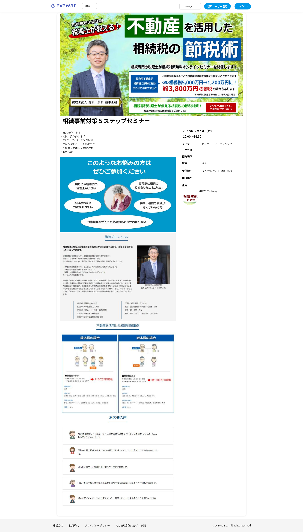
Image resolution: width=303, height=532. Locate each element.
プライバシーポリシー (97, 525)
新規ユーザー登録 (217, 6)
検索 (87, 6)
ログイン (243, 6)
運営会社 (58, 525)
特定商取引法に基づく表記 (131, 525)
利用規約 (74, 525)
